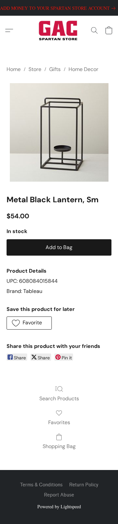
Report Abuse (59, 495)
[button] (59, 30)
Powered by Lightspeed (59, 506)
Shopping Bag (59, 446)
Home (14, 69)
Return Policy (83, 485)
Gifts (55, 69)
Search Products (59, 398)
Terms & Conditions (41, 485)
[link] (59, 8)
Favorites (59, 422)
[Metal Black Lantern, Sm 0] (59, 132)
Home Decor (83, 69)
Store (35, 69)
